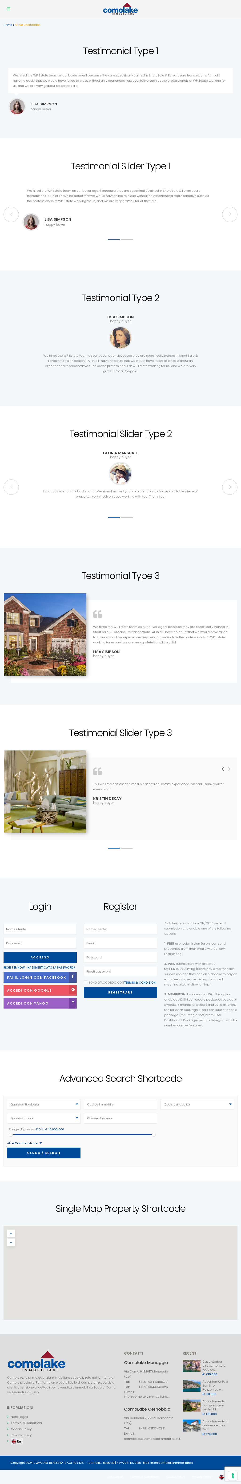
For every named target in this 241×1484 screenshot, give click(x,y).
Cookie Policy (21, 1429)
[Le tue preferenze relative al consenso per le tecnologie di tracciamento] (232, 1475)
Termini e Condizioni (26, 1423)
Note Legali (19, 1417)
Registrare (120, 992)
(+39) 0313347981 (152, 1428)
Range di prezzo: (22, 1129)
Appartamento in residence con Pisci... (215, 1425)
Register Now (14, 967)
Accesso (40, 957)
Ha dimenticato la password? (51, 967)
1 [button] (114, 239)
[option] (120, 208)
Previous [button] (229, 214)
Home (8, 25)
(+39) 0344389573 (153, 1382)
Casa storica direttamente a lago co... (213, 1365)
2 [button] (127, 239)
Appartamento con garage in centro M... (213, 1405)
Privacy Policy (21, 1435)
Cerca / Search (43, 1153)
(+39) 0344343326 (153, 1387)
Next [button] (11, 214)
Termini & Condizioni (140, 983)
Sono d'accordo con (122, 983)
